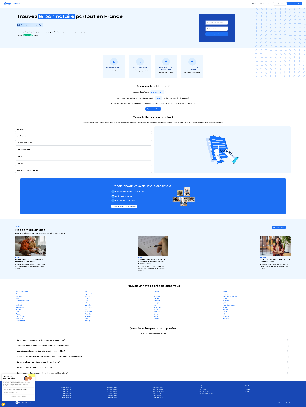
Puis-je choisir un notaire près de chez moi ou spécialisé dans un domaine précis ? (50, 357)
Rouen (156, 314)
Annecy (18, 294)
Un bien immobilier (24, 143)
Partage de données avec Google (11, 391)
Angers (224, 292)
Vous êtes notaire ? (280, 4)
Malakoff (19, 305)
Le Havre (225, 301)
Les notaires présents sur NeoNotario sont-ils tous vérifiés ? (41, 351)
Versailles (225, 318)
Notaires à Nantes (158, 397)
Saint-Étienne (20, 316)
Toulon (156, 316)
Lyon (224, 303)
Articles (254, 4)
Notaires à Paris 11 (66, 395)
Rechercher (216, 34)
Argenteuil (88, 294)
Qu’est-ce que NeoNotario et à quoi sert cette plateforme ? (41, 340)
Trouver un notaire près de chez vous (124, 206)
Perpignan (88, 312)
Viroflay (87, 321)
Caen (87, 298)
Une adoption (22, 163)
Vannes (156, 318)
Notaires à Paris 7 (66, 387)
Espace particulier (266, 4)
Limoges (157, 303)
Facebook (247, 391)
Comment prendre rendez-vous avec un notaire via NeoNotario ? (43, 346)
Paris (17, 312)
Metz (155, 305)
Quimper (157, 312)
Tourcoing (19, 318)
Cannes (156, 298)
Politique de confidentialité (206, 393)
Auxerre (225, 294)
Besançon (19, 296)
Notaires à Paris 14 (112, 389)
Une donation (22, 156)
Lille (86, 303)
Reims (224, 312)
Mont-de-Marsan (228, 305)
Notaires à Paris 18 (112, 397)
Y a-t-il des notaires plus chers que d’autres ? (35, 368)
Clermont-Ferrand (22, 301)
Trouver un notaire (153, 109)
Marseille (88, 305)
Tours (87, 318)
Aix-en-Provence (22, 292)
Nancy (224, 307)
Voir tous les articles (278, 227)
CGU (200, 387)
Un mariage (21, 129)
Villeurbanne (20, 321)
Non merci (7, 399)
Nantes (18, 310)
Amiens (156, 292)
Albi (86, 292)
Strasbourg (89, 316)
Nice (86, 310)
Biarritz (87, 296)
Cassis (224, 298)
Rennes (18, 314)
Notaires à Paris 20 (158, 389)
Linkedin (247, 389)
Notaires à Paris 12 (66, 397)
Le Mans (19, 303)
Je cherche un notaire (295, 4)
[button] (3, 404)
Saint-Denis (226, 314)
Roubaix (88, 314)
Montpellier (20, 307)
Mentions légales (204, 391)
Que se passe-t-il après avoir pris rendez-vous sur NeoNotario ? (42, 373)
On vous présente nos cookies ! (11, 392)
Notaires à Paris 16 (112, 393)
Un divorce (21, 136)
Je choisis (18, 399)
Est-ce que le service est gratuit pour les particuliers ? (38, 362)
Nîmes (156, 310)
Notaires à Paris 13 (112, 387)
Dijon (86, 301)
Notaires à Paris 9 (66, 391)
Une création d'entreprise (27, 170)
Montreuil (88, 307)
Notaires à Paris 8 (66, 389)
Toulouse (225, 316)
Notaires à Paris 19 (158, 387)
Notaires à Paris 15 (112, 391)
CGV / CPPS (202, 389)
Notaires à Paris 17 (112, 395)
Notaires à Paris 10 (66, 393)
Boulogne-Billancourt (229, 296)
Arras (155, 294)
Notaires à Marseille (158, 391)
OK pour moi (29, 399)
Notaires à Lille (157, 395)
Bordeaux (157, 296)
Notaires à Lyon (157, 393)
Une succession (23, 150)
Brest (18, 298)
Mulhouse (157, 307)
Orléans (225, 310)
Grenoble (157, 301)
